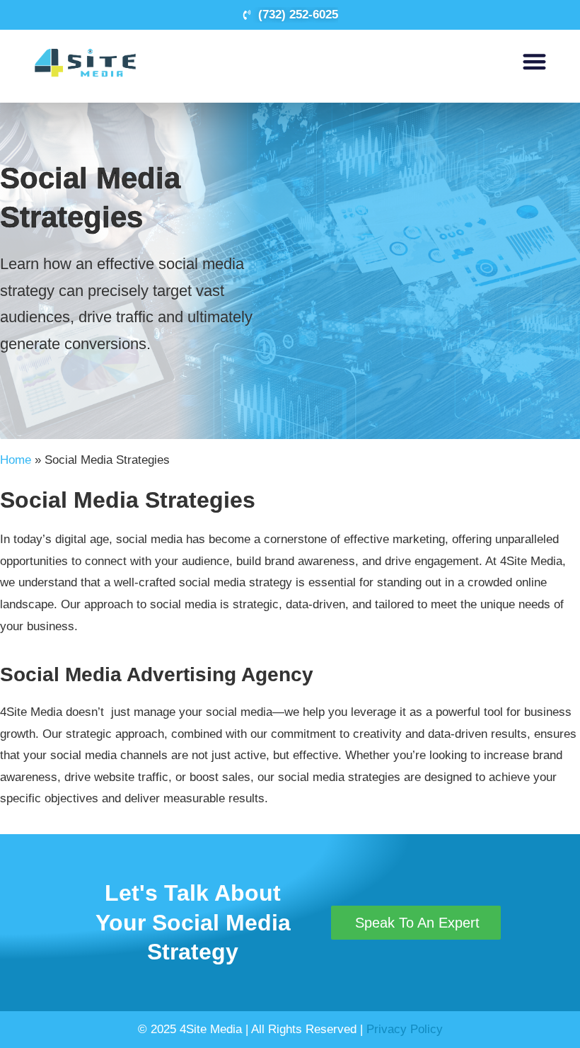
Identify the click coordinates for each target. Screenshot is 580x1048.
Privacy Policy (404, 1029)
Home (15, 460)
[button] (534, 61)
